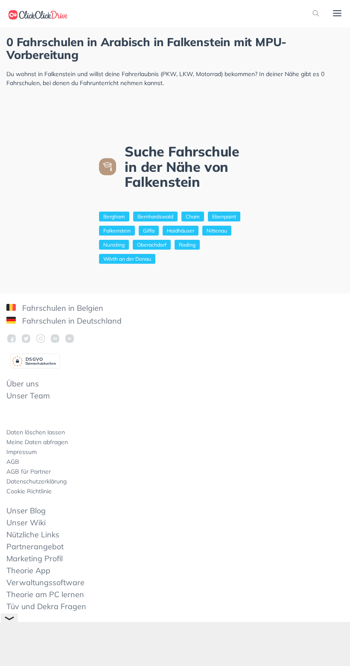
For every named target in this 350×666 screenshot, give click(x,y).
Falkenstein (117, 230)
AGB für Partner (28, 471)
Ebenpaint (224, 216)
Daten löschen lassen (35, 432)
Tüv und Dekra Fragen (46, 606)
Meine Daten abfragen (37, 442)
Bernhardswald (155, 216)
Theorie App (28, 570)
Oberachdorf (151, 245)
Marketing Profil (34, 558)
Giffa (149, 230)
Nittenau (217, 230)
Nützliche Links (32, 534)
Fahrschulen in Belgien (61, 308)
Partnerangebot (35, 546)
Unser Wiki (26, 522)
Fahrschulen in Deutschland (71, 321)
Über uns (22, 384)
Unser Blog (26, 511)
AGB (12, 462)
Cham (193, 216)
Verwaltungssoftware (45, 582)
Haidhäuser (180, 230)
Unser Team (28, 396)
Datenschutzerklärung (36, 481)
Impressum (21, 452)
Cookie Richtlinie (29, 491)
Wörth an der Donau (127, 259)
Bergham (114, 216)
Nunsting (114, 245)
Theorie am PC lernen (45, 594)
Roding (187, 245)
